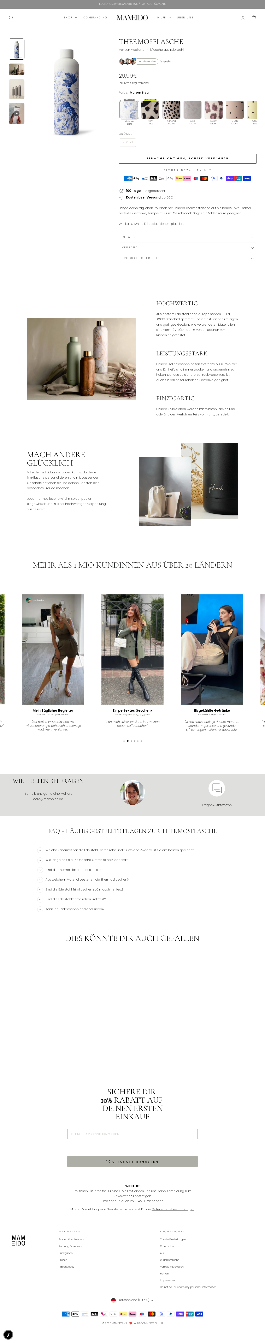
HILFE (162, 18)
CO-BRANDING (95, 18)
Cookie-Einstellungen (173, 1240)
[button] (8, 1335)
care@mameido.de (48, 799)
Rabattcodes (66, 1267)
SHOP (69, 18)
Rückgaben (66, 1253)
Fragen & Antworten (217, 805)
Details (129, 237)
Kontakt (164, 1274)
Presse (63, 1260)
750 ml (128, 142)
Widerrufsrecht (169, 1260)
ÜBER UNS (185, 18)
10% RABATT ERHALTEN (132, 1161)
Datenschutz (168, 1246)
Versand (130, 248)
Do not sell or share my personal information (188, 1287)
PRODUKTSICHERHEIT (140, 258)
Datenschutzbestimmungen (173, 1209)
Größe (126, 134)
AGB (162, 1253)
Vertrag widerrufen (172, 1267)
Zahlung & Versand (71, 1246)
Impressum (167, 1280)
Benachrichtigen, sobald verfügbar (188, 158)
